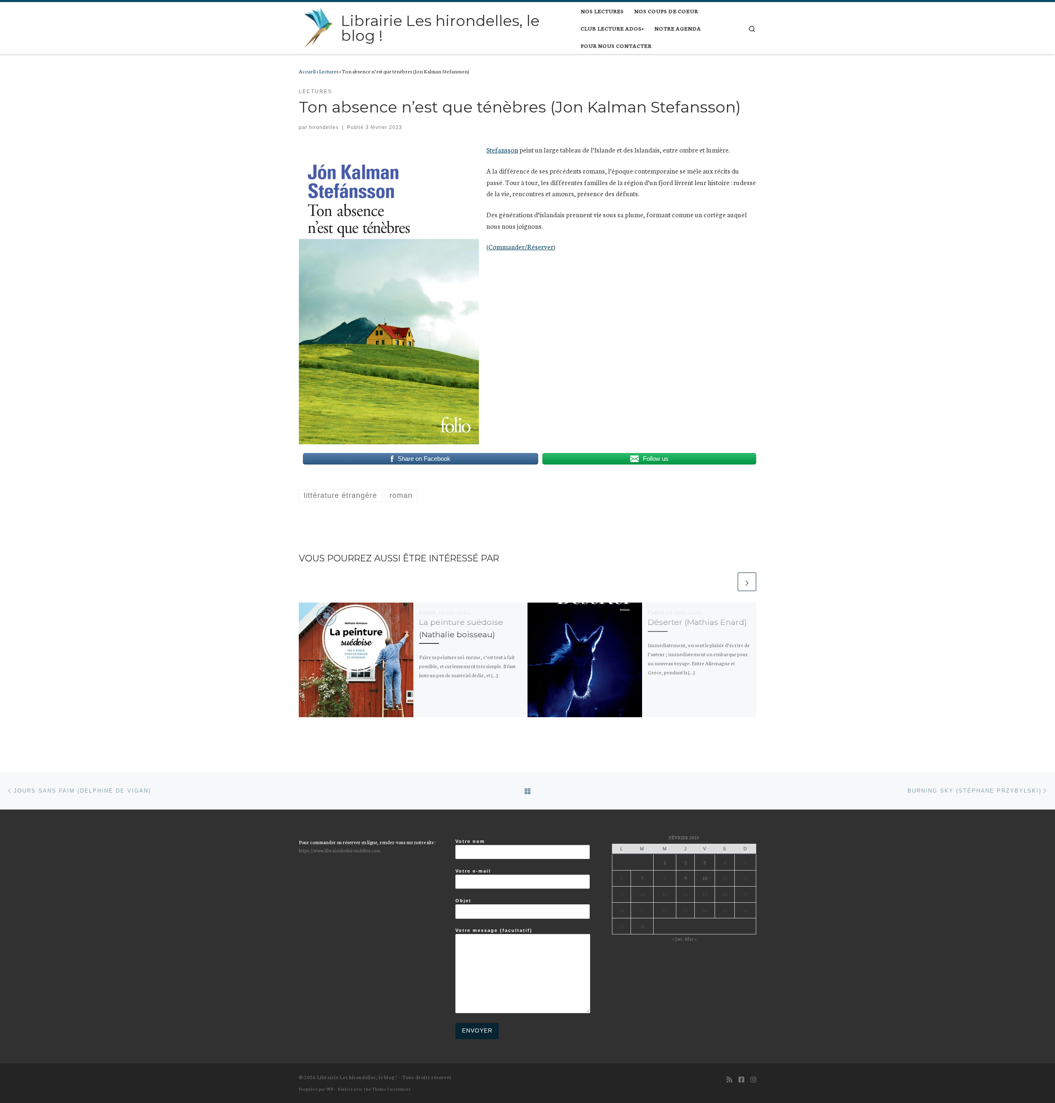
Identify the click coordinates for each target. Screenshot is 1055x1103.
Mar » (690, 938)
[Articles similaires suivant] (747, 582)
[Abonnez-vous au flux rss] (729, 1079)
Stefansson (502, 149)
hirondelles (324, 127)
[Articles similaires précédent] (727, 582)
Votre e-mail (473, 870)
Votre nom (470, 841)
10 (704, 877)
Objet (463, 900)
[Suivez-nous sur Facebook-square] (741, 1079)
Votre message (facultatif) (493, 930)
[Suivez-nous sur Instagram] (753, 1079)
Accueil (307, 71)
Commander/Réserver (520, 246)
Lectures (328, 71)
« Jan (677, 938)
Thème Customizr (391, 1089)
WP (329, 1089)
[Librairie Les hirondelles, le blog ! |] (318, 27)
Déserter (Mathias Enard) (697, 622)
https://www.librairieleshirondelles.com (339, 850)
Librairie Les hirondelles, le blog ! (357, 1077)
